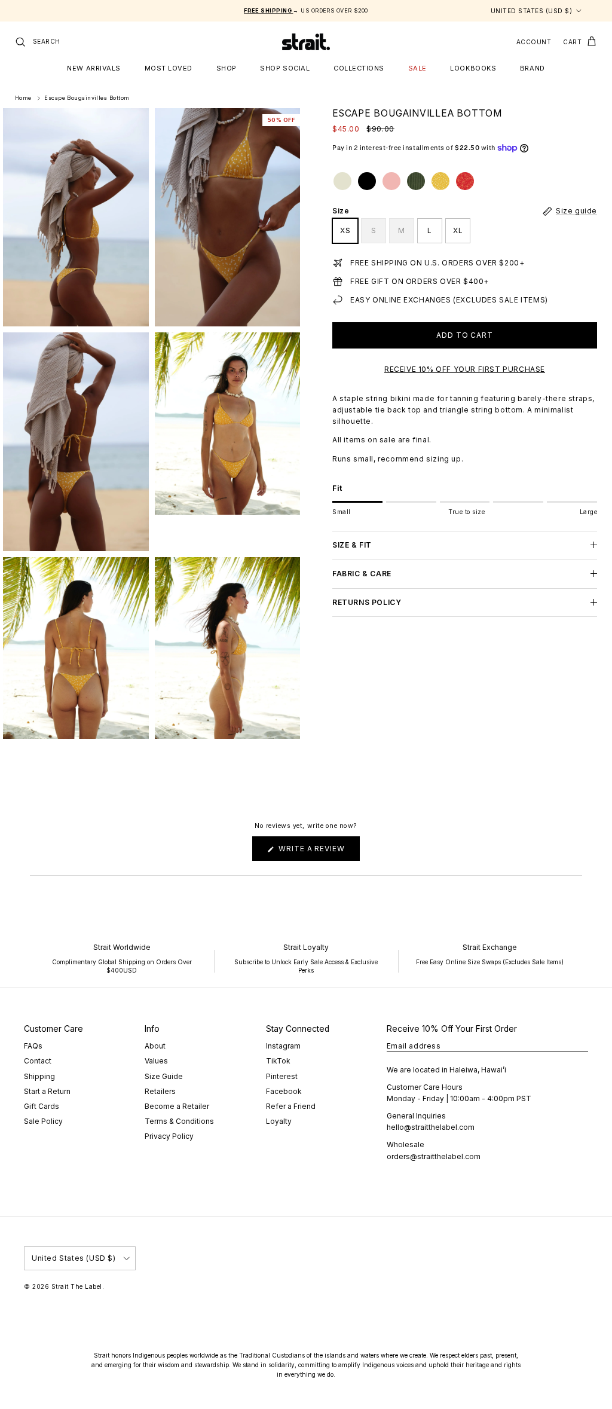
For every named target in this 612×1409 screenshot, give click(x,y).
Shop (226, 68)
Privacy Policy (169, 1136)
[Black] (367, 181)
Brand (532, 68)
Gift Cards (41, 1106)
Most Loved (169, 68)
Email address (414, 1045)
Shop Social (285, 68)
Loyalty (279, 1121)
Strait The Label (76, 1286)
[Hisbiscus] (465, 181)
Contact (37, 1060)
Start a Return (47, 1091)
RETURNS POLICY (366, 602)
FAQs (33, 1045)
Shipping (39, 1076)
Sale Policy (43, 1121)
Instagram (283, 1045)
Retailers (160, 1091)
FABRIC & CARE (361, 573)
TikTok (278, 1060)
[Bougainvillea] (440, 181)
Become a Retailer (177, 1106)
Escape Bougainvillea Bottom (86, 98)
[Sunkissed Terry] (391, 181)
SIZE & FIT (352, 544)
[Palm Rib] (416, 181)
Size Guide (164, 1076)
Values (156, 1060)
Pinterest (282, 1076)
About (155, 1045)
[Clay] (342, 181)
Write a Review (318, 852)
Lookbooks (473, 68)
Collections (358, 68)
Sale (417, 68)
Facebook (284, 1091)
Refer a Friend (291, 1106)
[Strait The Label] (306, 41)
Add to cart (465, 335)
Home (23, 98)
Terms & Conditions (179, 1121)
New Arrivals (94, 68)
